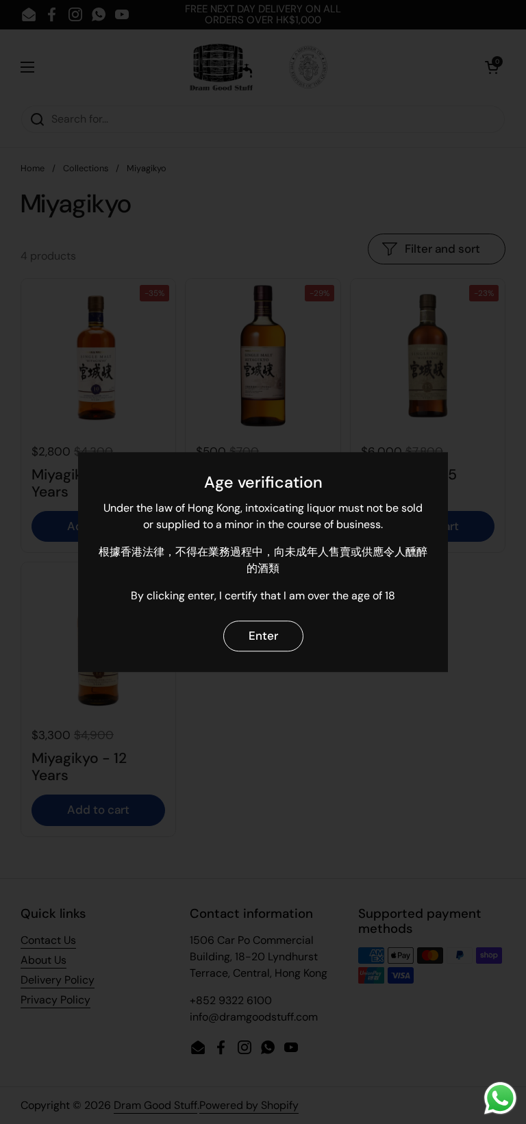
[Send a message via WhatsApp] (500, 1098)
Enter (263, 635)
